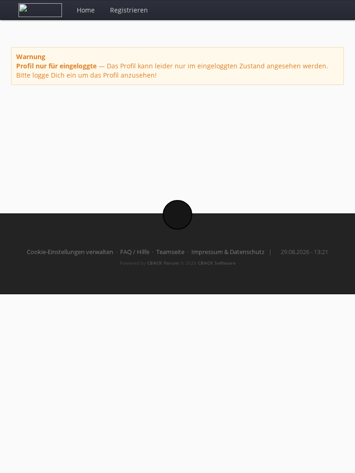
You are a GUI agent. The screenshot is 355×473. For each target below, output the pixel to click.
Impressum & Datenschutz (227, 252)
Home (86, 10)
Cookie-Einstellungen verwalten (70, 252)
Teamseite (170, 252)
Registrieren (129, 10)
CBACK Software (217, 263)
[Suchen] (313, 9)
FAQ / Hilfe (134, 252)
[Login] (334, 9)
